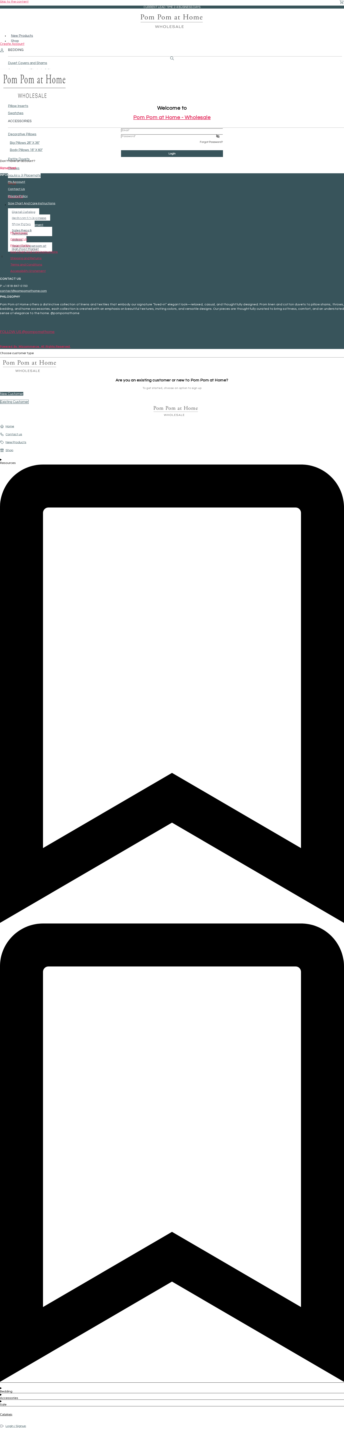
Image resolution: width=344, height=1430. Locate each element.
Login (172, 153)
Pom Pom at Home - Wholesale (172, 117)
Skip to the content (14, 1)
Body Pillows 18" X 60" (26, 150)
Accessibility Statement (25, 224)
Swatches (15, 113)
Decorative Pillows (22, 134)
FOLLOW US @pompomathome (27, 332)
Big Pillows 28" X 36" (25, 143)
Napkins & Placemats (24, 175)
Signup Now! (8, 168)
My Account (16, 181)
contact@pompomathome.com (23, 290)
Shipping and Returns (23, 210)
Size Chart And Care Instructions (31, 203)
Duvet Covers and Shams (27, 63)
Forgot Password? (211, 142)
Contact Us (16, 189)
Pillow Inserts (18, 106)
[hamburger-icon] (343, 33)
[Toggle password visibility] (218, 136)
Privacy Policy (18, 196)
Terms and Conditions (24, 217)
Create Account (12, 44)
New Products (22, 36)
